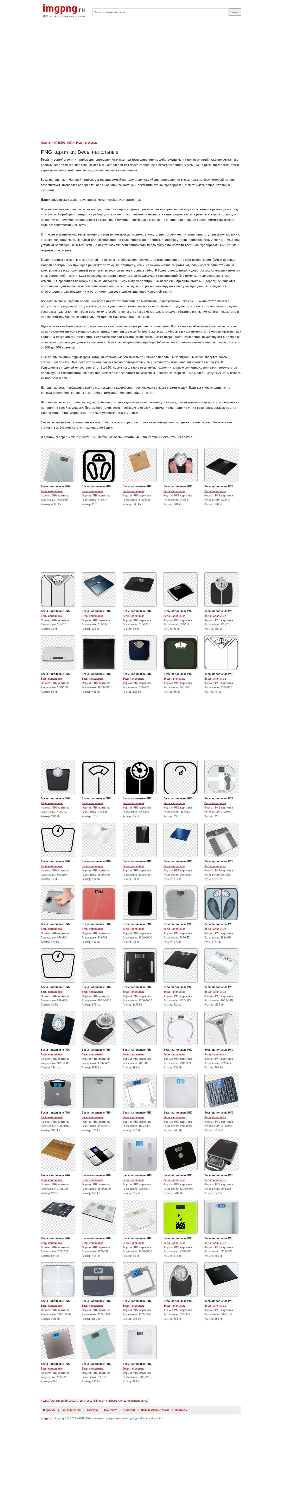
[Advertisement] (141, 54)
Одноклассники (71, 1410)
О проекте (49, 1410)
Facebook (92, 1410)
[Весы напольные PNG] (58, 465)
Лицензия (129, 1410)
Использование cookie (155, 1410)
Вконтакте (110, 1410)
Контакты (181, 1410)
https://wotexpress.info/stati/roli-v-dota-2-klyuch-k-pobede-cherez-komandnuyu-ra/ (95, 1400)
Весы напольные (52, 491)
